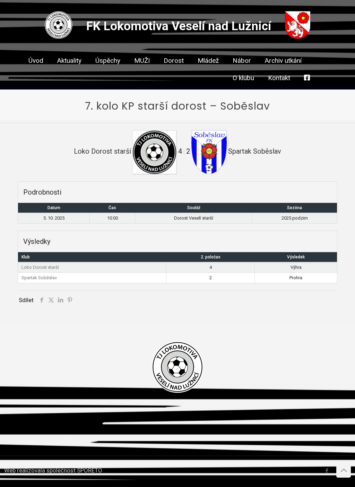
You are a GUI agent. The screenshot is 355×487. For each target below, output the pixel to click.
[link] (142, 72)
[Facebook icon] (326, 471)
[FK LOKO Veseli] (58, 36)
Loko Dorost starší (40, 267)
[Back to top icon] (343, 470)
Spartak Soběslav (39, 277)
